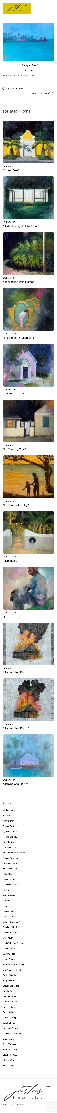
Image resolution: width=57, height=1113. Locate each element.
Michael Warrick (10, 1049)
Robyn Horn (8, 906)
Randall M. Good (10, 885)
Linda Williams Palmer (13, 943)
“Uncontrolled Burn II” (16, 728)
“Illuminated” (10, 560)
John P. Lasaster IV (11, 922)
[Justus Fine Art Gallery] (17, 12)
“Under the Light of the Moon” (21, 226)
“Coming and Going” (40, 93)
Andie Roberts (9, 975)
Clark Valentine (9, 1044)
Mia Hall (6, 890)
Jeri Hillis (7, 901)
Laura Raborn (28, 70)
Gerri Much (8, 938)
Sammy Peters (10, 954)
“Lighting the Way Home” (18, 281)
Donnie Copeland (10, 858)
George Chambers (11, 847)
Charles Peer (9, 948)
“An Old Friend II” (15, 88)
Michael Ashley (10, 810)
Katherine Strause (11, 1028)
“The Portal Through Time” (19, 337)
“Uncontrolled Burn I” (15, 672)
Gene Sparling (9, 1017)
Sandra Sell (8, 991)
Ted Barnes (8, 815)
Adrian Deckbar (10, 863)
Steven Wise (8, 1060)
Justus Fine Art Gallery (12, 1104)
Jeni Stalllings (9, 1023)
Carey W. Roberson (12, 970)
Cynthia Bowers (10, 831)
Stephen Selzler (10, 996)
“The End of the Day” (16, 505)
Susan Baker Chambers (14, 853)
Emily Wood (8, 1065)
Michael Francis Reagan (14, 964)
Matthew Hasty (10, 895)
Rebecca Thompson (12, 1033)
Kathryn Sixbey (10, 1007)
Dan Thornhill (9, 1039)
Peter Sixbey (9, 1012)
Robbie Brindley (10, 837)
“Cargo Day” (28, 65)
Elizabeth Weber (10, 1055)
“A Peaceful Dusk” (14, 393)
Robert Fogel (9, 879)
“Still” (6, 616)
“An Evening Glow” (14, 449)
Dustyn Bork (8, 826)
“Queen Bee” (11, 170)
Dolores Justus (10, 916)
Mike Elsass (8, 874)
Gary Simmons (10, 1001)
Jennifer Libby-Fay (11, 927)
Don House (8, 911)
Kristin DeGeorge (11, 869)
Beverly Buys (9, 842)
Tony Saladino (9, 980)
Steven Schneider (11, 986)
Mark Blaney (8, 821)
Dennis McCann (10, 932)
